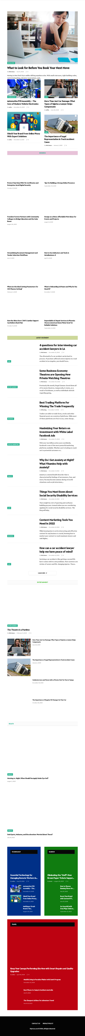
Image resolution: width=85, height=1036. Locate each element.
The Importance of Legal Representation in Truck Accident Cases (59, 139)
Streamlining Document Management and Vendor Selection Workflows (22, 254)
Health (10, 476)
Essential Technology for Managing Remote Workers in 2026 (23, 876)
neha (10, 107)
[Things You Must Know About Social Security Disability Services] (22, 499)
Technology (11, 97)
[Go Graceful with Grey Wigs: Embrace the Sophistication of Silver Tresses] (52, 909)
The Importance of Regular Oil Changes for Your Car (49, 700)
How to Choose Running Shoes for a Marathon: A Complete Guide (67, 887)
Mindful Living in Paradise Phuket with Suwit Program (42, 980)
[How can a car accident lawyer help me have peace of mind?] (22, 555)
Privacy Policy (48, 1023)
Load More (41, 573)
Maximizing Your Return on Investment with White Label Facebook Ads (56, 431)
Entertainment (12, 387)
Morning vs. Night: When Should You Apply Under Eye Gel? (27, 778)
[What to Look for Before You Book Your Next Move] (42, 37)
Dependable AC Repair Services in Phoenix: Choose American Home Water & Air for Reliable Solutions (59, 323)
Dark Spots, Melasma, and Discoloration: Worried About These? (30, 834)
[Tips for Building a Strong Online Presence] (61, 169)
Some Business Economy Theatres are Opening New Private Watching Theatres (54, 374)
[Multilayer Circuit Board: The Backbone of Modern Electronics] (15, 909)
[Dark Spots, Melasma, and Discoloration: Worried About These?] (42, 808)
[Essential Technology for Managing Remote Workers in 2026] (24, 864)
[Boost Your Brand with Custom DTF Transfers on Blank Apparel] (52, 898)
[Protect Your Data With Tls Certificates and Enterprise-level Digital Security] (24, 169)
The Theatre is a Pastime (18, 629)
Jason (50, 881)
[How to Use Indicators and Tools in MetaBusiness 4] (61, 239)
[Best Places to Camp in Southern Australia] (16, 993)
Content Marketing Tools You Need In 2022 (56, 521)
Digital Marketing (13, 444)
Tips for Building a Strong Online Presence (59, 183)
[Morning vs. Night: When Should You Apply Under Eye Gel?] (42, 752)
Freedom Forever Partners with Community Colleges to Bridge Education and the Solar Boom (23, 219)
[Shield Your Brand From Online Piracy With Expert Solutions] (24, 121)
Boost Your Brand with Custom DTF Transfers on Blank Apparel (66, 897)
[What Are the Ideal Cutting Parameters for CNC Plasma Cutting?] (24, 273)
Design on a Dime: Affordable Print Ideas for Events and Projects (60, 218)
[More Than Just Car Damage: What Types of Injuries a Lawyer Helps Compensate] (61, 88)
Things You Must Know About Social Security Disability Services (58, 493)
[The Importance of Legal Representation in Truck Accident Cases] (61, 124)
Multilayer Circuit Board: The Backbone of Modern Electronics (30, 907)
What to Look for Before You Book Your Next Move (38, 68)
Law (46, 97)
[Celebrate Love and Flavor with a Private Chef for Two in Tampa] (19, 687)
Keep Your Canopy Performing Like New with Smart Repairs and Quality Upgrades (41, 970)
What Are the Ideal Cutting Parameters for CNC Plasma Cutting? (22, 288)
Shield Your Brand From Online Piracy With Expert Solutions (23, 135)
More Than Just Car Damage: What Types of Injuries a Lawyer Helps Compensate (59, 104)
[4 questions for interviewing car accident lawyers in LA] (22, 352)
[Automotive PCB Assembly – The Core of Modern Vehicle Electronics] (24, 88)
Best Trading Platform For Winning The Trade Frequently (56, 404)
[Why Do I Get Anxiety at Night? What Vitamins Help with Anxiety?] (22, 467)
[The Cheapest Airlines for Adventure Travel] (16, 1003)
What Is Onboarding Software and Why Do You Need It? (60, 288)
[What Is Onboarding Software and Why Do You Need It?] (61, 273)
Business (10, 418)
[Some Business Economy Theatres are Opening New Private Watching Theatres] (22, 378)
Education (11, 63)
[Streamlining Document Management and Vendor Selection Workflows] (24, 239)
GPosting (43, 410)
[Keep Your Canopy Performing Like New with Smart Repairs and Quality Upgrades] (42, 947)
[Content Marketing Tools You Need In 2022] (22, 527)
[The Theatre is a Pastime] (42, 607)
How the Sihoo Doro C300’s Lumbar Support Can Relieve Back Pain (23, 322)
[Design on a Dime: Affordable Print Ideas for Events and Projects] (61, 203)
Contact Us (36, 1023)
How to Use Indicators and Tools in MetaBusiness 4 (56, 254)
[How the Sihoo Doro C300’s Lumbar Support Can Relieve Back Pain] (24, 307)
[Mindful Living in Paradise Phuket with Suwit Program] (16, 982)
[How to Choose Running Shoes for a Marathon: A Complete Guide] (52, 888)
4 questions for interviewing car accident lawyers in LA (58, 346)
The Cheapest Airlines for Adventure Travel (39, 1000)
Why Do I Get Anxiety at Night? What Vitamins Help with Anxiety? (56, 463)
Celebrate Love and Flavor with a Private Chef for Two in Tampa (53, 680)
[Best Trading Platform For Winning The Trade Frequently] (22, 410)
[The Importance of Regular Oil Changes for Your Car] (19, 707)
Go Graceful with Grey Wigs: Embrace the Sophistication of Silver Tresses (67, 907)
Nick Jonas (12, 71)
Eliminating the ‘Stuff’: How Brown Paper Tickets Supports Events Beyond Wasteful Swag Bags (61, 876)
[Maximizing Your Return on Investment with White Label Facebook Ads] (22, 435)
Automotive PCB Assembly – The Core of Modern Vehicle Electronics (22, 102)
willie (47, 110)
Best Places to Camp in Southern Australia (38, 990)
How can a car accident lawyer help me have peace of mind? (56, 549)
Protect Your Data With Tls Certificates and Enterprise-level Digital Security (22, 184)
